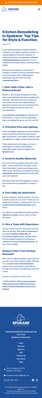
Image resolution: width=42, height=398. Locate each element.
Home (21, 343)
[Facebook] (33, 380)
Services (21, 346)
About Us (21, 349)
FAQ (21, 352)
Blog (21, 362)
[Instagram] (37, 380)
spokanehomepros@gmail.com (17, 375)
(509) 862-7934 (12, 380)
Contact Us (21, 356)
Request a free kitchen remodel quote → (17, 276)
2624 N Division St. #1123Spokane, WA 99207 (15, 369)
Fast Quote (21, 359)
